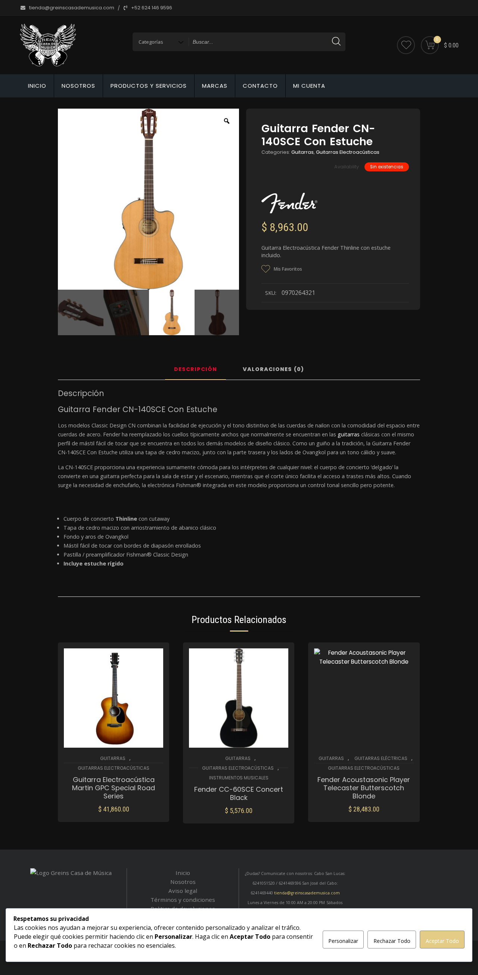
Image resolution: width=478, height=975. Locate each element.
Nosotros (78, 86)
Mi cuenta (309, 86)
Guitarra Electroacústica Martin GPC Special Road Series (113, 788)
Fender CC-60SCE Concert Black (238, 793)
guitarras (349, 434)
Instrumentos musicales (239, 778)
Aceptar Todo (442, 940)
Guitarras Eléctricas (380, 758)
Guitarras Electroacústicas (347, 152)
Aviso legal (182, 890)
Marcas (214, 86)
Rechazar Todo (391, 940)
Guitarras (302, 152)
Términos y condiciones (182, 899)
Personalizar (343, 940)
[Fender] (289, 203)
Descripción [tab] (195, 370)
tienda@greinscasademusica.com (307, 892)
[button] (114, 814)
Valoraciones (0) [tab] (273, 370)
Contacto (260, 86)
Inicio (37, 86)
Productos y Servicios (149, 86)
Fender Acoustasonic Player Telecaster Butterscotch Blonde (363, 788)
